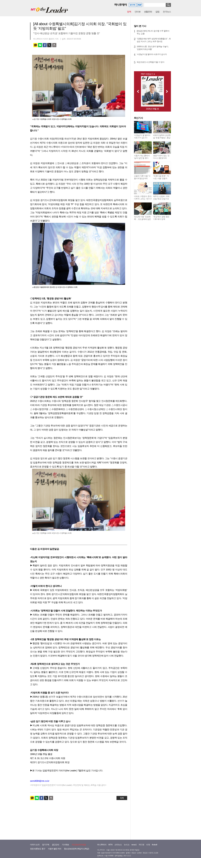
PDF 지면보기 (147, 74)
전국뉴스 (167, 12)
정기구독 (45, 845)
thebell (154, 845)
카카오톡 (35, 45)
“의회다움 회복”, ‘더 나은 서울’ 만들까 (161, 177)
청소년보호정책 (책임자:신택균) (76, 849)
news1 (134, 845)
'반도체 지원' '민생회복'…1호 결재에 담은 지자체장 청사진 (142, 219)
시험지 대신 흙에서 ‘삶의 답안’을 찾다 (142, 156)
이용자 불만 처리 (54, 849)
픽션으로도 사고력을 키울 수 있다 (150, 62)
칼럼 (157, 12)
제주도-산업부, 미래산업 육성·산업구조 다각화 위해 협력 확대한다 (161, 200)
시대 (148, 845)
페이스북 (45, 45)
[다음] (167, 91)
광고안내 (55, 845)
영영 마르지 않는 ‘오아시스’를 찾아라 (161, 156)
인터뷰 (138, 12)
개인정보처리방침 (79, 845)
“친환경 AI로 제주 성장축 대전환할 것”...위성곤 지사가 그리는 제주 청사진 (154, 40)
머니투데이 (101, 845)
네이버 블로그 (40, 45)
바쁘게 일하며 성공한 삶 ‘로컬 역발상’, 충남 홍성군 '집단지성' (162, 137)
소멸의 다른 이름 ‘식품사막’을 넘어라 (142, 177)
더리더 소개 (34, 845)
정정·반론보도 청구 (37, 849)
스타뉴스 (118, 845)
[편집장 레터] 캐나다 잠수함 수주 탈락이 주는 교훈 (153, 32)
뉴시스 (126, 845)
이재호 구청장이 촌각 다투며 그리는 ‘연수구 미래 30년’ (143, 198)
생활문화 (148, 12)
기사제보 (65, 845)
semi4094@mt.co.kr (39, 781)
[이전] (137, 91)
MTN (110, 845)
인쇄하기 (54, 45)
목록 (122, 798)
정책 (129, 12)
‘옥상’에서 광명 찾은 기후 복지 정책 (161, 218)
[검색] (168, 5)
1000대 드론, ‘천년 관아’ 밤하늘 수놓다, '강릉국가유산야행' (152, 47)
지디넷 (141, 845)
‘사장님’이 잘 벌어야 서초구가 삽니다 (152, 54)
